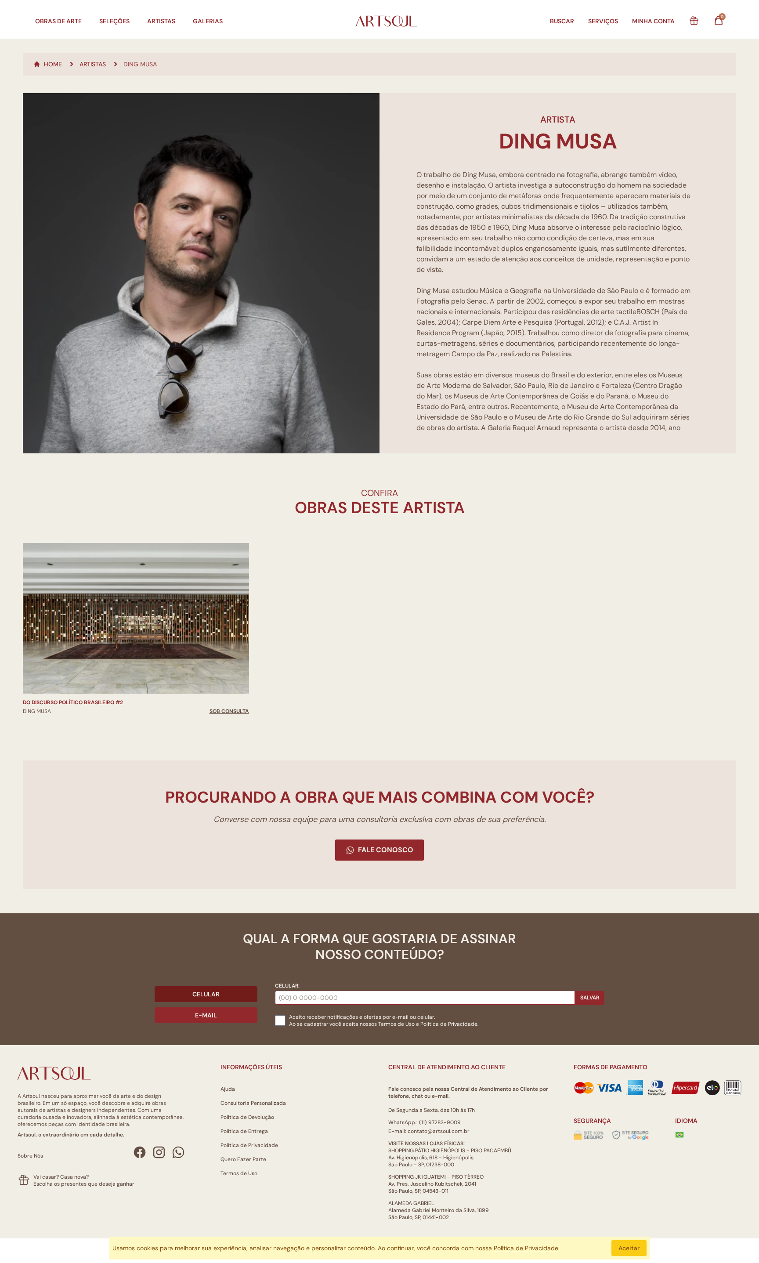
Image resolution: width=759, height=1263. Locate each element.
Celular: (287, 985)
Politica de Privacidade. (449, 1024)
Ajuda (227, 1089)
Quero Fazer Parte (243, 1159)
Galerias (208, 21)
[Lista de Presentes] (694, 21)
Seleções (114, 21)
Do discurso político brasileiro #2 (73, 702)
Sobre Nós (30, 1155)
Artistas (161, 21)
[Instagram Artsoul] (159, 1152)
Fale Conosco (385, 849)
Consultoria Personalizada (253, 1103)
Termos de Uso (396, 1024)
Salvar (589, 997)
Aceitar (629, 1248)
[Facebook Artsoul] (140, 1152)
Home (53, 64)
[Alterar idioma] (679, 1134)
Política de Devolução (247, 1117)
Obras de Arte (58, 21)
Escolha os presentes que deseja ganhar (83, 1183)
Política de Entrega (244, 1131)
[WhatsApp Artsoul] (178, 1152)
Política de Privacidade (249, 1145)
